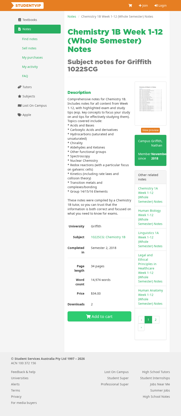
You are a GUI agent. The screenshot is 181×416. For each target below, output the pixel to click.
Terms (15, 390)
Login (162, 5)
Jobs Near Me (160, 384)
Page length (79, 268)
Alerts (15, 384)
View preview (150, 130)
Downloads (76, 304)
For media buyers (24, 403)
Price (80, 293)
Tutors (27, 87)
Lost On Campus (34, 105)
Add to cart (101, 316)
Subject (78, 237)
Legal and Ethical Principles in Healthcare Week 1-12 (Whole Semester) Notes (150, 268)
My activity (30, 67)
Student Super (118, 378)
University (76, 226)
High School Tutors (156, 372)
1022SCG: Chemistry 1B (108, 237)
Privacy (16, 396)
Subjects (28, 96)
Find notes (30, 39)
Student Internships (155, 378)
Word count (79, 282)
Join (144, 5)
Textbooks (29, 20)
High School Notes (156, 396)
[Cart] (130, 5)
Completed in (76, 250)
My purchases (32, 57)
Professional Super (115, 384)
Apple (26, 115)
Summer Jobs (160, 390)
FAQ (25, 76)
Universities (19, 378)
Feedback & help (23, 372)
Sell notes (29, 48)
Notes (72, 16)
